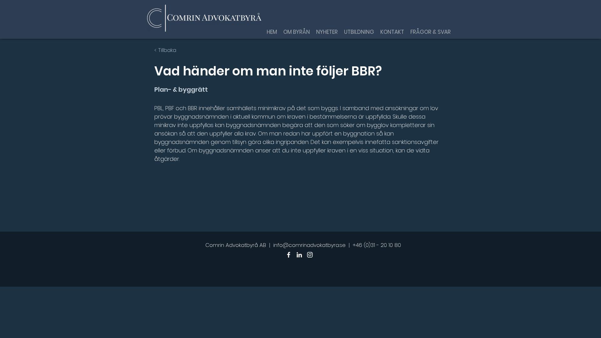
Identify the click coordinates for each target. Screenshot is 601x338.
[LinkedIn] (299, 255)
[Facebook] (288, 255)
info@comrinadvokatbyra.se (309, 245)
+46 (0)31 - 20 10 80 (377, 245)
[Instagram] (310, 255)
